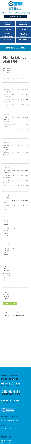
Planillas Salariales (15, 47)
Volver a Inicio (9, 303)
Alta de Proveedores (6, 440)
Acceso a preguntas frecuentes (9, 420)
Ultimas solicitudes (6, 443)
